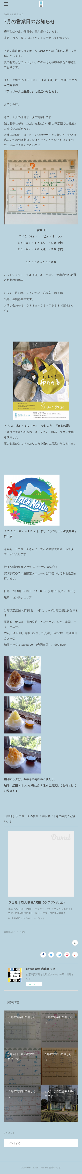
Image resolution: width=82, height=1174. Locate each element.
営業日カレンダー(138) (14, 932)
